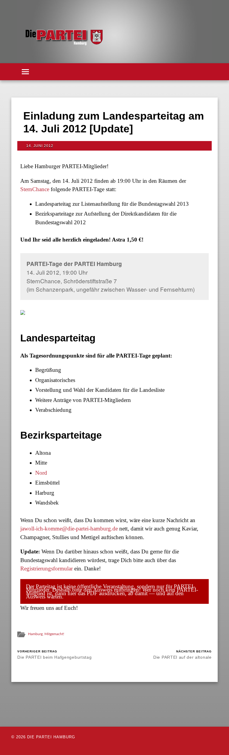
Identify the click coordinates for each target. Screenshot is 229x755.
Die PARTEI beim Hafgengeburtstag (54, 655)
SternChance (34, 189)
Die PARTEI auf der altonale (182, 655)
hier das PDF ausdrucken (96, 593)
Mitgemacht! (54, 634)
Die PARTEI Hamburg (51, 737)
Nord (41, 473)
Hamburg (35, 634)
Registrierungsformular (46, 568)
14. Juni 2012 (39, 146)
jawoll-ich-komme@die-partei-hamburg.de (69, 528)
